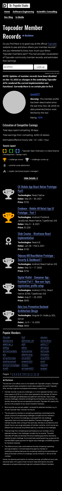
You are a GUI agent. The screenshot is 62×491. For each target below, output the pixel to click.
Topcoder (52, 43)
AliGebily (44, 354)
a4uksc (44, 337)
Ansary (25, 365)
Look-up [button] (40, 67)
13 (38, 374)
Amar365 (26, 358)
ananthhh (45, 358)
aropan (43, 368)
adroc (24, 347)
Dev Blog (8, 17)
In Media (20, 17)
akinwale (44, 351)
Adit (23, 344)
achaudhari (45, 340)
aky (4, 354)
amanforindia (9, 358)
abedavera (8, 340)
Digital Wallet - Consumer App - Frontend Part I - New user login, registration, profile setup (34, 281)
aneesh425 (27, 361)
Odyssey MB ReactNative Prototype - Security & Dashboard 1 (36, 258)
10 (28, 374)
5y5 (23, 337)
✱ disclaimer (28, 35)
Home (7, 11)
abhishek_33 (28, 340)
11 (31, 374)
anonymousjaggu (11, 365)
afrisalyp (44, 347)
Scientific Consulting (47, 11)
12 (34, 374)
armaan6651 (28, 368)
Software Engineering (23, 11)
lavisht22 (35, 94)
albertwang (27, 354)
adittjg (6, 347)
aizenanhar (27, 351)
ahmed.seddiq (10, 351)
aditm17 (44, 344)
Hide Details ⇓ (31, 178)
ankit (42, 361)
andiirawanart (9, 361)
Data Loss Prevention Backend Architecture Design (33, 309)
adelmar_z (8, 344)
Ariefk (5, 368)
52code (6, 337)
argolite (44, 365)
